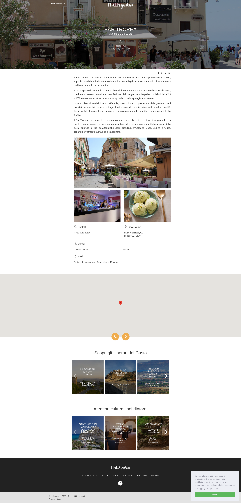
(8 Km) (153, 440)
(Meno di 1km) (88, 440)
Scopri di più (212, 488)
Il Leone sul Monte (88, 372)
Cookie (59, 499)
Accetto (215, 495)
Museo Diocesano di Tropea (120, 428)
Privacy (52, 499)
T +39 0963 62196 (82, 233)
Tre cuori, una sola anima (153, 372)
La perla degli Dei (120, 372)
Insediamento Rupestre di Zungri (153, 428)
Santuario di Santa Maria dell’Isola (88, 428)
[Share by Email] (169, 73)
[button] (120, 303)
